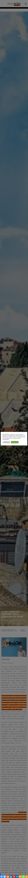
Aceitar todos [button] (15, 442)
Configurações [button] (6, 442)
